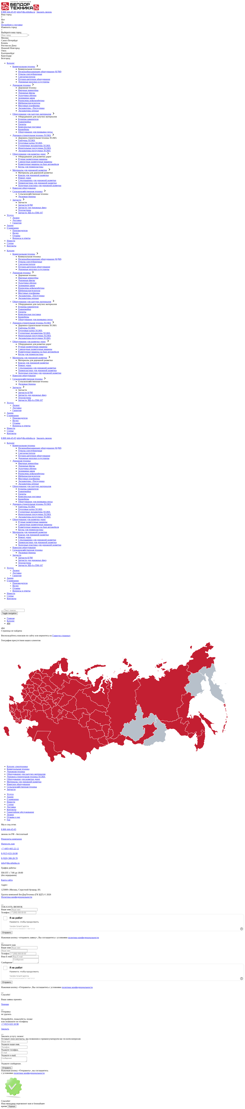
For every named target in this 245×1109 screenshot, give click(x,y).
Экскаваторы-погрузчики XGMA (34, 150)
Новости (11, 241)
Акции (10, 225)
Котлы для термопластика (30, 167)
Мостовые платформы (29, 105)
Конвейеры (23, 129)
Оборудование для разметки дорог (29, 154)
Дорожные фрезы (26, 93)
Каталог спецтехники (17, 766)
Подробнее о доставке (12, 25)
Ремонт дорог (24, 178)
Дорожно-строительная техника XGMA (31, 135)
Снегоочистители (26, 76)
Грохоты (22, 124)
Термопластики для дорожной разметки (37, 183)
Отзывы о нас (13, 817)
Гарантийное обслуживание (20, 812)
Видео (15, 233)
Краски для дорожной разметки (33, 175)
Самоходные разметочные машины (35, 161)
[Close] (2, 943)
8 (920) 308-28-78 (9, 858)
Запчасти (16, 200)
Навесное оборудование (24, 188)
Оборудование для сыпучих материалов (31, 114)
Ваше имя (6, 909)
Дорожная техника (21, 85)
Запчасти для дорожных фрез (32, 207)
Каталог (11, 63)
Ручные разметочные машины (32, 159)
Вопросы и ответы (21, 238)
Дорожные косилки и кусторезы (33, 82)
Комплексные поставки (29, 127)
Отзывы (16, 235)
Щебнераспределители (29, 103)
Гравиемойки (24, 122)
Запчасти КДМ (25, 205)
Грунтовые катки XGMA (30, 143)
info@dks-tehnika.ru (26, 12)
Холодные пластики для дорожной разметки (39, 185)
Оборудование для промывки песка (35, 132)
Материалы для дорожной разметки (29, 170)
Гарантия (16, 223)
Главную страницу (61, 635)
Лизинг (16, 218)
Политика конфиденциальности (16, 897)
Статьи (10, 243)
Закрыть (5, 1029)
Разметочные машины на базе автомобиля (38, 164)
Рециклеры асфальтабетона (31, 100)
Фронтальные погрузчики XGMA (34, 148)
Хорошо (5, 1004)
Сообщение (6, 962)
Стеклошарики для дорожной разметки (37, 180)
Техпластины (24, 210)
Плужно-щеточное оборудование (34, 79)
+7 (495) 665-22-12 (10, 848)
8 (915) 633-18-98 (9, 853)
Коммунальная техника (23, 66)
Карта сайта (7, 880)
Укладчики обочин (27, 95)
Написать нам (8, 844)
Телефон (5, 912)
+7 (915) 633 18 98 (10, 1024)
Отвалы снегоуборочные (30, 74)
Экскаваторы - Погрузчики (31, 108)
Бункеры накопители (28, 119)
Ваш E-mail (6, 956)
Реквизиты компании (11, 839)
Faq (8, 820)
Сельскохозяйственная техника (27, 191)
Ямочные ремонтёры (28, 90)
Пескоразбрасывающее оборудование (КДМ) (39, 71)
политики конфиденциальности (83, 937)
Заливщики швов (26, 98)
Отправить (6, 1068)
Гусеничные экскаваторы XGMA (34, 145)
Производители (20, 230)
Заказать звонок (44, 12)
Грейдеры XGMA (26, 140)
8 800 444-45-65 (8, 12)
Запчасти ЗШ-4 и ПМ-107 (30, 212)
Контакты (11, 246)
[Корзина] (3, 607)
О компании (13, 228)
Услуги (10, 215)
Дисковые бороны (27, 196)
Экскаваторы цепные (28, 110)
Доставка (16, 220)
